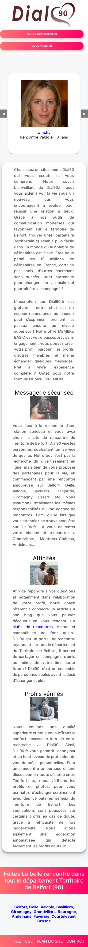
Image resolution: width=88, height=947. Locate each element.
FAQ (17, 941)
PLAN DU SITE (50, 941)
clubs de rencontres (33, 626)
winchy (44, 132)
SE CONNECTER (42, 45)
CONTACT (75, 941)
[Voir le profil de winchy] (44, 100)
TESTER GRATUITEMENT (41, 34)
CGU (29, 941)
